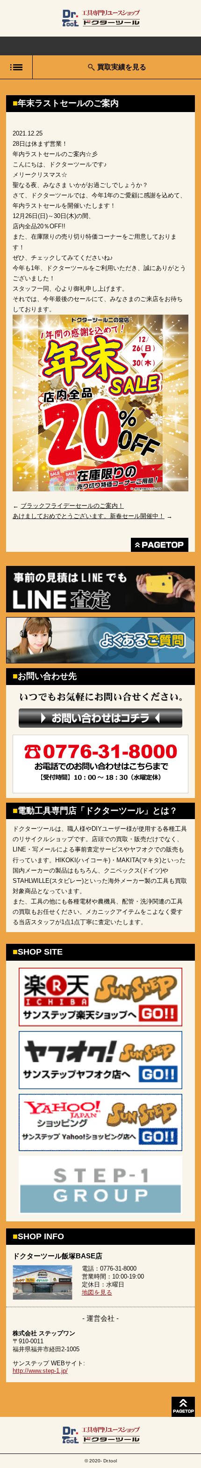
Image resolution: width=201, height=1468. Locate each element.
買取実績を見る (121, 67)
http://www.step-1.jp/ (40, 1370)
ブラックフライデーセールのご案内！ (72, 505)
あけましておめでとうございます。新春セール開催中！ (89, 515)
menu (16, 67)
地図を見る (97, 1292)
